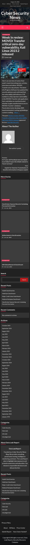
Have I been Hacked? (15, 6)
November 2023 (7, 391)
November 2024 (7, 357)
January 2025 (6, 351)
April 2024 (5, 377)
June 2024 (5, 371)
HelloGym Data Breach (8, 293)
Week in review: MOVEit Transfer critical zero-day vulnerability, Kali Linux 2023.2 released (14, 118)
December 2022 (6, 408)
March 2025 (5, 345)
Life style (4, 434)
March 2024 (5, 380)
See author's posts (15, 148)
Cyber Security (6, 428)
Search (3, 273)
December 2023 (6, 388)
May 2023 (5, 402)
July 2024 (5, 368)
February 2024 (6, 382)
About (4, 4)
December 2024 (6, 354)
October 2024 (6, 360)
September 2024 (7, 362)
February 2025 (6, 348)
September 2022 (7, 414)
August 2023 (5, 394)
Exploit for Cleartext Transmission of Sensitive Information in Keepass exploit (15, 168)
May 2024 (5, 374)
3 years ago (8, 57)
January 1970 (6, 417)
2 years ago (6, 266)
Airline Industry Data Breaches (11, 235)
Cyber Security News (15, 15)
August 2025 (5, 331)
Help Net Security (13, 122)
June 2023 (5, 399)
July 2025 (5, 334)
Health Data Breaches (8, 290)
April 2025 (5, 342)
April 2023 (5, 405)
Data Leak (5, 431)
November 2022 (7, 411)
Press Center (15, 4)
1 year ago (6, 208)
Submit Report (24, 4)
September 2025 (7, 328)
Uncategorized (6, 34)
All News (9, 4)
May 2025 (5, 340)
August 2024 (5, 365)
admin (10, 208)
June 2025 (5, 337)
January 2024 (6, 385)
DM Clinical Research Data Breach (12, 264)
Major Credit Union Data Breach (11, 296)
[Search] (27, 27)
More (17, 112)
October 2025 (6, 325)
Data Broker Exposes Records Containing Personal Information (14, 303)
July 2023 (5, 397)
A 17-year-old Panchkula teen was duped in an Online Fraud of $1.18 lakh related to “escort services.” (15, 160)
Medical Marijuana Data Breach (11, 299)
